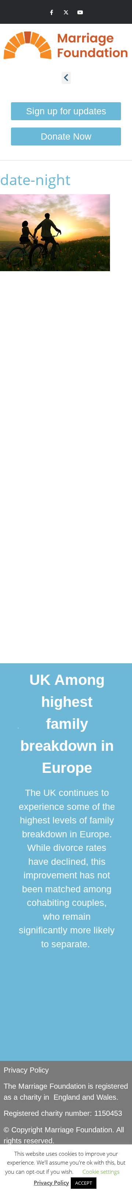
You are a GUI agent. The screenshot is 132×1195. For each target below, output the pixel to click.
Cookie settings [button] (101, 1171)
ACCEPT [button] (83, 1183)
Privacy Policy (26, 1070)
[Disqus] (66, 370)
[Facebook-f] (51, 12)
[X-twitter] (66, 12)
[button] (66, 78)
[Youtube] (80, 12)
